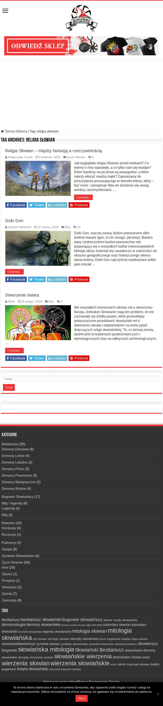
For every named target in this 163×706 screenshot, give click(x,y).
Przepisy (8, 580)
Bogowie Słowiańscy (17, 497)
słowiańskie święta (127, 657)
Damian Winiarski (19, 227)
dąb (88, 625)
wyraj (113, 664)
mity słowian (40, 639)
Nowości (8, 523)
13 (78, 227)
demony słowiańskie (43, 624)
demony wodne (69, 625)
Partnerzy (9, 542)
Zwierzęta (9, 600)
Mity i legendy (12, 503)
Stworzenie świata (22, 295)
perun (102, 639)
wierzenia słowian (26, 663)
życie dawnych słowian (68, 669)
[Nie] (158, 694)
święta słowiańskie (32, 669)
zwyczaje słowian (137, 664)
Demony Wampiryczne (19, 482)
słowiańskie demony (140, 650)
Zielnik (7, 594)
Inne (5, 567)
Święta (7, 549)
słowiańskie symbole (41, 657)
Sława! (81, 698)
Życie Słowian (76, 157)
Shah (11, 301)
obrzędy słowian (58, 639)
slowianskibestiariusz (19, 644)
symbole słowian (48, 644)
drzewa (82, 625)
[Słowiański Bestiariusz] (81, 18)
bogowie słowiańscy (82, 619)
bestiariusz (11, 620)
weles (146, 657)
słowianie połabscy (126, 644)
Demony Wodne (14, 488)
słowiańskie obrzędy (15, 657)
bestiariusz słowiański (41, 619)
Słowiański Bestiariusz (99, 650)
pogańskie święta (118, 639)
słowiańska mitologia (46, 649)
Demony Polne (13, 469)
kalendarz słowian (117, 625)
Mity (67, 227)
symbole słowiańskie (74, 644)
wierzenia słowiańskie (80, 663)
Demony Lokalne (14, 462)
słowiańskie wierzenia (83, 656)
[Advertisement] (81, 94)
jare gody (97, 625)
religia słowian (139, 639)
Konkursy (9, 528)
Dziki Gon (14, 220)
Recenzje (9, 534)
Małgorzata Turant (20, 157)
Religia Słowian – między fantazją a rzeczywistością (53, 150)
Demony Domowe (15, 449)
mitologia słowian (89, 631)
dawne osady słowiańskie (120, 620)
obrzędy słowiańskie (84, 639)
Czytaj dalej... (83, 197)
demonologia (13, 624)
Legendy (8, 508)
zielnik (121, 664)
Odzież (7, 574)
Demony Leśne (13, 456)
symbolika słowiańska (101, 644)
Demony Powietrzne (17, 475)
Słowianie (9, 587)
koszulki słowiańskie (30, 631)
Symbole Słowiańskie (18, 556)
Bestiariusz (10, 444)
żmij (51, 669)
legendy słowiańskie (57, 631)
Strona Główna (15, 131)
